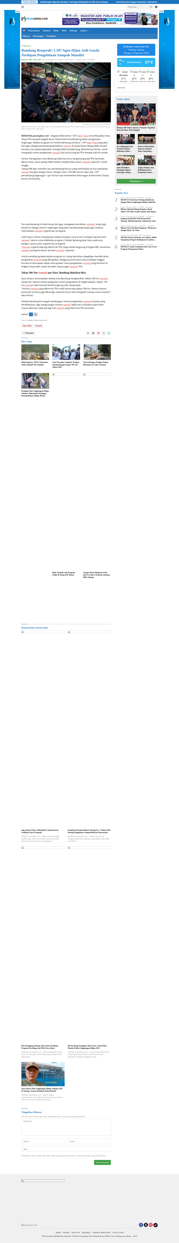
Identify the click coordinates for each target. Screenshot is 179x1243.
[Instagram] (151, 1225)
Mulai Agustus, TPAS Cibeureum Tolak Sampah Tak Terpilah (34, 363)
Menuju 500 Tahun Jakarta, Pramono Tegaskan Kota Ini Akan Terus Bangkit (136, 129)
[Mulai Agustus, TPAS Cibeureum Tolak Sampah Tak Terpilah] (35, 352)
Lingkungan (26, 46)
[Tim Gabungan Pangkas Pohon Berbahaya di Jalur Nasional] (97, 352)
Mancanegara (38, 36)
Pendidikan (51, 36)
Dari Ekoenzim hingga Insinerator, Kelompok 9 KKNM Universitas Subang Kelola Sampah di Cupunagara (123, 2)
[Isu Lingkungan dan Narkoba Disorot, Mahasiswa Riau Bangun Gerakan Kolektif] (126, 139)
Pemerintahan (34, 31)
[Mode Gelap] (156, 7)
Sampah (26, 247)
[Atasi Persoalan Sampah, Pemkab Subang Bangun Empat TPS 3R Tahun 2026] (66, 352)
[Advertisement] (66, 201)
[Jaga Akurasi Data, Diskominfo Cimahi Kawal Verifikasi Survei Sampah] (43, 729)
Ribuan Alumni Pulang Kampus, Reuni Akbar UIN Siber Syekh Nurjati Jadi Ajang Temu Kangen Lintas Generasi (138, 210)
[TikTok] (155, 1225)
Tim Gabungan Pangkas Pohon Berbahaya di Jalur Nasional (95, 363)
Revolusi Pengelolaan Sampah (52, 59)
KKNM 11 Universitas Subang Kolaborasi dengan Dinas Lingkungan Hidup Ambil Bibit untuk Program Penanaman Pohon (139, 201)
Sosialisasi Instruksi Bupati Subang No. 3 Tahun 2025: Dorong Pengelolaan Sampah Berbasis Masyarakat (89, 831)
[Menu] (23, 7)
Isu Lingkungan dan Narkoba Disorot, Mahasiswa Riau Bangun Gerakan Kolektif (125, 149)
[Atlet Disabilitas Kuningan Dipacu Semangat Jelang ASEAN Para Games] (126, 160)
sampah (67, 145)
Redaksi (66, 1233)
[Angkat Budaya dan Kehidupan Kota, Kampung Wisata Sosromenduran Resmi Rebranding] (147, 160)
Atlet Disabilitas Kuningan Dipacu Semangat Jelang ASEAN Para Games (125, 170)
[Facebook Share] (88, 333)
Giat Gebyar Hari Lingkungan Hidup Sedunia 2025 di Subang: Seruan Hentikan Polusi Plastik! (42, 1090)
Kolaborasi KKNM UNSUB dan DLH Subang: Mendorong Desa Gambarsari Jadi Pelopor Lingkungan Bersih (138, 220)
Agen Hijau (82, 135)
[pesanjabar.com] (34, 18)
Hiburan (26, 36)
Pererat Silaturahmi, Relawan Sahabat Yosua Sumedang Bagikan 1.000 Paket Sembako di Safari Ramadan (146, 149)
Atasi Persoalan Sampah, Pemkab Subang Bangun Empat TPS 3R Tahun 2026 (65, 364)
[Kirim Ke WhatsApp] (109, 333)
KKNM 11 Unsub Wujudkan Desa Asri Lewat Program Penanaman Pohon (139, 248)
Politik (56, 31)
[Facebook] (141, 1225)
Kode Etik (76, 1233)
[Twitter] (146, 1225)
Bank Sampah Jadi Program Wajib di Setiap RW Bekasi (63, 574)
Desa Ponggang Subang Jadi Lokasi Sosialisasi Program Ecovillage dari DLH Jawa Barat (39, 1047)
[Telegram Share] (104, 333)
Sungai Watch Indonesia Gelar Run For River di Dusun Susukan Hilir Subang (96, 575)
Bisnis (64, 31)
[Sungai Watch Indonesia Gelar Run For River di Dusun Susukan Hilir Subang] (97, 471)
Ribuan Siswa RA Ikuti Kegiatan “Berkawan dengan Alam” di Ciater (138, 229)
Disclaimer (86, 1233)
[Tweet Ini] (93, 333)
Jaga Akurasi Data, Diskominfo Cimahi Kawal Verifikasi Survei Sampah (39, 831)
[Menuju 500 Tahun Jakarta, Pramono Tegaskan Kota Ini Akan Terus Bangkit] (136, 114)
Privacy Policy (118, 1233)
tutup (17, 11)
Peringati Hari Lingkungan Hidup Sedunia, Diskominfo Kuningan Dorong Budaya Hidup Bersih (35, 393)
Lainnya (83, 31)
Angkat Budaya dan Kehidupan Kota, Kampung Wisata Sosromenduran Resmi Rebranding (146, 170)
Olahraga (73, 31)
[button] (151, 7)
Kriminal (46, 31)
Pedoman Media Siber (101, 1233)
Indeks (58, 1233)
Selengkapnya (135, 181)
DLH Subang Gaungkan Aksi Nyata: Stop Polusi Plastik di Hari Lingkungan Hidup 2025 (87, 1047)
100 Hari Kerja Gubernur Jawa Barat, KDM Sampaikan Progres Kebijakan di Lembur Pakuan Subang (138, 238)
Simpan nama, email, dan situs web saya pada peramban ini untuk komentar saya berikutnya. (65, 1155)
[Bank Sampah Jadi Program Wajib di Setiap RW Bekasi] (66, 471)
